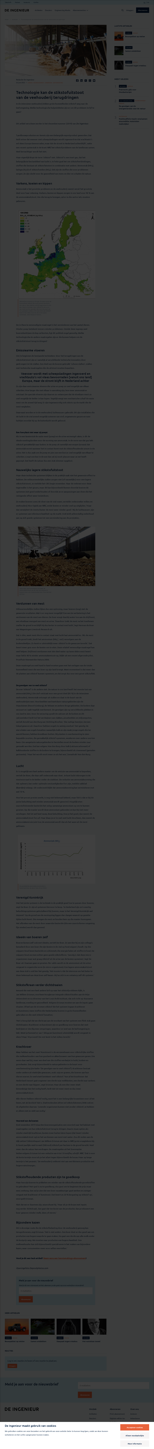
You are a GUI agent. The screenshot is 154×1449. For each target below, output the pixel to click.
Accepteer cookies (135, 1427)
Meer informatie (135, 1443)
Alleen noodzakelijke (135, 1435)
